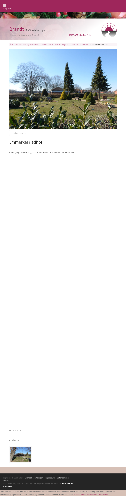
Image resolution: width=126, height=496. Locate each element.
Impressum (50, 478)
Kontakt (6, 480)
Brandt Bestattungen (34, 478)
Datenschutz (62, 478)
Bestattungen (28, 29)
